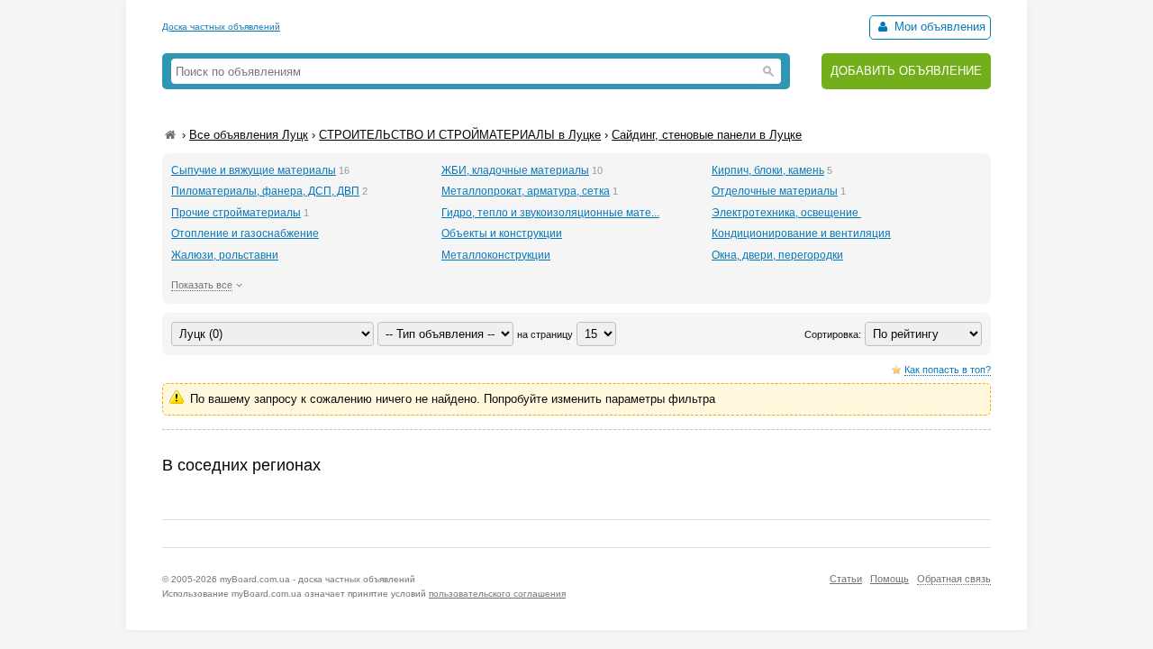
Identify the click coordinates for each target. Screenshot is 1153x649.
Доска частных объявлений (221, 27)
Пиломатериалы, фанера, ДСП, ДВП (265, 191)
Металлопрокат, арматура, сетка (525, 191)
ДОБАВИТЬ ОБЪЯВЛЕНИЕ (906, 71)
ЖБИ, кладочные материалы (515, 170)
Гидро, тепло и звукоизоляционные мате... (550, 212)
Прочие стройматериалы (236, 212)
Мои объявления (938, 26)
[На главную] (170, 135)
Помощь (889, 578)
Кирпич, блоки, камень (768, 170)
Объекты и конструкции (501, 233)
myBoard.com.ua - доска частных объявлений (317, 579)
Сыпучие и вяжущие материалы (253, 170)
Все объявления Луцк (248, 135)
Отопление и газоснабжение (245, 233)
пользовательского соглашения (497, 594)
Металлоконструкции (495, 255)
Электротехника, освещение (786, 212)
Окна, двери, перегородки (777, 255)
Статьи (846, 578)
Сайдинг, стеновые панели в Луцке (707, 135)
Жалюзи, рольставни (224, 255)
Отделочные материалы (775, 191)
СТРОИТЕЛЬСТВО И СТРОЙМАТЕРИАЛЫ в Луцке (460, 135)
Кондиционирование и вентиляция (801, 233)
